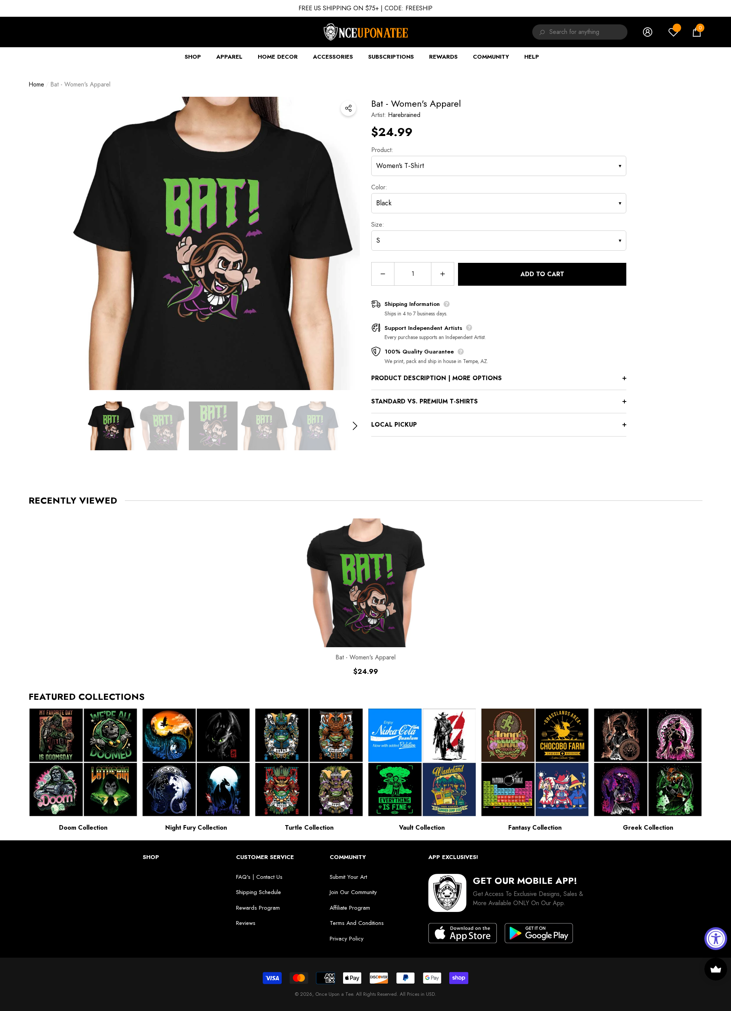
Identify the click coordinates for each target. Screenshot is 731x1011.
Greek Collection (648, 827)
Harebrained (404, 114)
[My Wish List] (673, 32)
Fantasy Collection (535, 827)
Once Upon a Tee (334, 994)
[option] (213, 243)
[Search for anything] (540, 32)
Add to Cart (542, 274)
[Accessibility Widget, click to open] (715, 938)
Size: (377, 224)
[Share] (348, 108)
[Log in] (647, 32)
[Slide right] (355, 425)
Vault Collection (422, 827)
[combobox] (588, 32)
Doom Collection (83, 827)
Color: (379, 187)
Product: (382, 150)
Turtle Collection (309, 827)
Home (36, 84)
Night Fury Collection (196, 827)
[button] (696, 32)
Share (348, 108)
